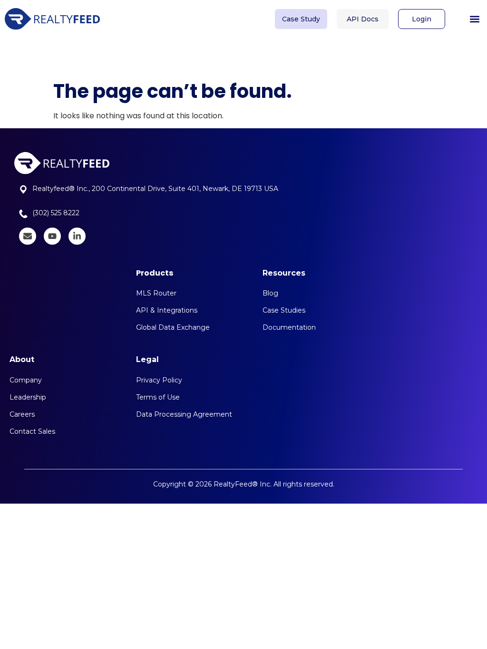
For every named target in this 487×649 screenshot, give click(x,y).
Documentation (289, 327)
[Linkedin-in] (77, 236)
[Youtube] (52, 236)
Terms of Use (158, 397)
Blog (270, 293)
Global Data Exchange (173, 327)
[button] (474, 19)
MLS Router (156, 293)
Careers (22, 414)
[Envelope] (27, 236)
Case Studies (284, 310)
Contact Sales (32, 431)
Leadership (28, 397)
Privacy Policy (159, 380)
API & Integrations (166, 310)
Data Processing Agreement (184, 414)
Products (154, 272)
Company (26, 380)
